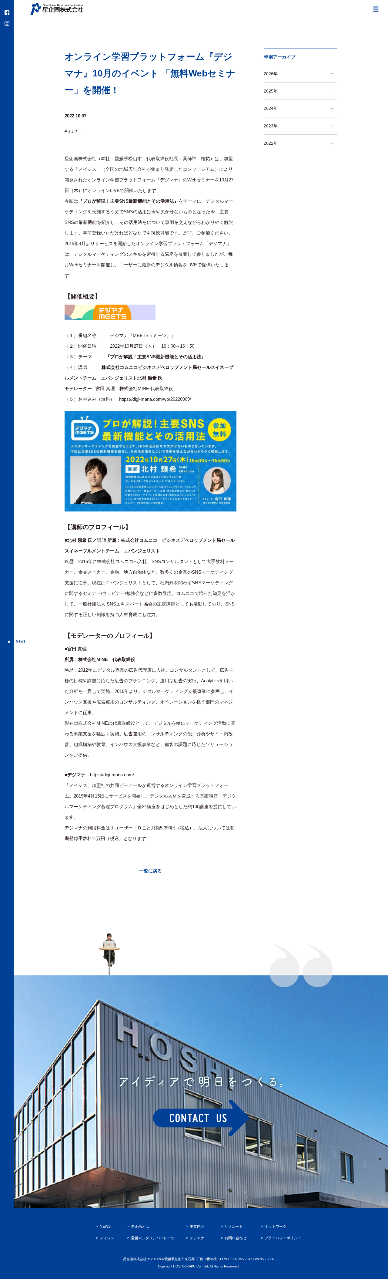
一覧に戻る (150, 870)
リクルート (234, 1226)
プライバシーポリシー (283, 1238)
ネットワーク (275, 1226)
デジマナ (197, 1238)
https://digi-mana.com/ (112, 774)
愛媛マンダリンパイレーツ (153, 1238)
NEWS (105, 1226)
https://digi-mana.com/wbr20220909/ (155, 399)
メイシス (107, 1238)
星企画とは (140, 1226)
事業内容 (197, 1226)
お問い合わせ (235, 1238)
